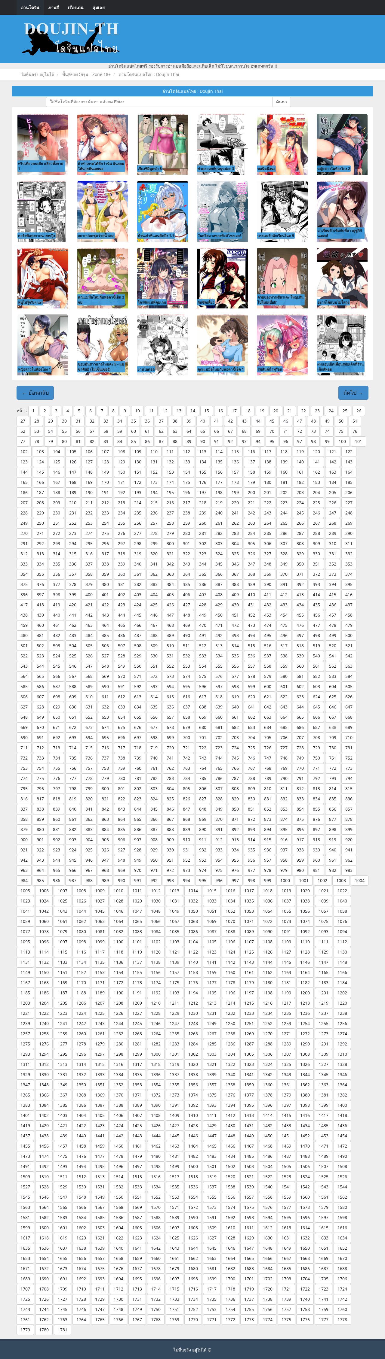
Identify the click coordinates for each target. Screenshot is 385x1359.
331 (332, 554)
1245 (137, 1023)
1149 (25, 972)
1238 (342, 1013)
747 (267, 758)
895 (284, 829)
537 (267, 656)
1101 (137, 942)
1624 (156, 1238)
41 (216, 421)
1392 (193, 1105)
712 (40, 748)
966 (72, 870)
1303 (212, 1054)
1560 (305, 1197)
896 (300, 829)
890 (202, 829)
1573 (212, 1207)
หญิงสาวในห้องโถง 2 (333, 168)
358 (89, 574)
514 (235, 645)
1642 (156, 1248)
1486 (268, 1156)
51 (355, 421)
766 (235, 768)
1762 (44, 1319)
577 (235, 676)
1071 (249, 921)
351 (316, 564)
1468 (268, 1146)
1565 (62, 1207)
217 (186, 502)
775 (40, 778)
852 (267, 809)
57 (92, 431)
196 (186, 492)
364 (186, 574)
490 (186, 635)
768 (267, 768)
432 (267, 605)
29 (50, 421)
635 (154, 707)
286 (284, 533)
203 (300, 492)
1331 (62, 1074)
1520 (230, 1176)
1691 (62, 1279)
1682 (230, 1268)
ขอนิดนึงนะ (266, 168)
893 (251, 829)
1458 (81, 1146)
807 (219, 788)
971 (154, 870)
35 (133, 421)
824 (154, 799)
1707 (25, 1289)
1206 (81, 1003)
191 (105, 492)
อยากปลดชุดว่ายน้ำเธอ (96, 235)
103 (40, 451)
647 (349, 707)
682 (235, 727)
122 (349, 451)
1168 (44, 982)
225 (316, 502)
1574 (230, 1207)
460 (40, 625)
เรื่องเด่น (76, 7)
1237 (323, 1013)
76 (355, 431)
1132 (44, 962)
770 (300, 768)
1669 (323, 1258)
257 (154, 523)
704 (251, 737)
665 (300, 717)
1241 (62, 1023)
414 (316, 594)
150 (121, 472)
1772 (230, 1319)
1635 (25, 1248)
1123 (212, 952)
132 (170, 462)
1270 (268, 1033)
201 (267, 492)
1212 (193, 1003)
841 (89, 809)
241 (235, 513)
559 (284, 666)
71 (285, 431)
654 (121, 717)
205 (332, 492)
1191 (137, 993)
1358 (230, 1085)
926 (105, 850)
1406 (118, 1115)
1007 (62, 890)
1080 (81, 931)
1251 (249, 1023)
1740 (305, 1299)
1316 (118, 1064)
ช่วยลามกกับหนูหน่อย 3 (216, 168)
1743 (25, 1309)
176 (202, 482)
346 (235, 564)
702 (219, 737)
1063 (100, 921)
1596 (305, 1217)
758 (105, 768)
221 (251, 502)
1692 (81, 1279)
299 (154, 543)
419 (56, 605)
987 (72, 880)
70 (272, 431)
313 (40, 554)
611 (105, 696)
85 (133, 441)
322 (186, 554)
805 (186, 788)
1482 (193, 1156)
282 (219, 533)
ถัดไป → (353, 392)
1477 (100, 1156)
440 (56, 615)
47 (299, 421)
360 (121, 574)
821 (105, 799)
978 (267, 870)
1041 (25, 911)
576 (219, 676)
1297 (100, 1054)
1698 (193, 1279)
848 (202, 809)
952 (186, 860)
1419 (25, 1125)
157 (235, 472)
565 (40, 676)
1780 (44, 1330)
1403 (62, 1115)
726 (267, 748)
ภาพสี (53, 7)
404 (154, 594)
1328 (342, 1064)
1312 (44, 1064)
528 (121, 656)
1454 (342, 1136)
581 (300, 676)
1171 (100, 982)
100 (342, 441)
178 (235, 482)
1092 (305, 931)
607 (40, 696)
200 (251, 492)
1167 (25, 982)
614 (154, 696)
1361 (286, 1085)
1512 (81, 1176)
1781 (62, 1330)
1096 (44, 942)
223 (284, 502)
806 (202, 788)
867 (170, 819)
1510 (44, 1176)
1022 (342, 890)
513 (219, 645)
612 (121, 696)
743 (202, 758)
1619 (62, 1238)
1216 (268, 1003)
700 (186, 737)
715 (89, 748)
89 (188, 441)
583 (332, 676)
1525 (323, 1176)
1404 (81, 1115)
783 (170, 778)
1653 (25, 1258)
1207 (100, 1003)
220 (235, 502)
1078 (44, 931)
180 (267, 482)
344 (202, 564)
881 (56, 829)
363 (170, 574)
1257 (25, 1033)
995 (202, 880)
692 (56, 737)
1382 (342, 1095)
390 (267, 584)
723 (219, 748)
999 (267, 880)
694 (89, 737)
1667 (286, 1258)
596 (202, 686)
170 (105, 482)
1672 (44, 1268)
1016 (230, 890)
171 (121, 482)
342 (170, 564)
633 (121, 707)
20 (275, 411)
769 (284, 768)
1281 (137, 1044)
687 (316, 727)
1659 (137, 1258)
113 (202, 451)
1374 (193, 1095)
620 (251, 696)
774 (24, 778)
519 (316, 645)
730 (332, 748)
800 (105, 788)
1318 (156, 1064)
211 (89, 502)
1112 (342, 942)
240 (219, 513)
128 (105, 462)
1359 (249, 1085)
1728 (81, 1299)
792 (316, 778)
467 (154, 625)
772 (332, 768)
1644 (193, 1248)
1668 (305, 1258)
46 (285, 421)
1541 (286, 1187)
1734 (193, 1299)
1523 (286, 1176)
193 (137, 492)
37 (161, 421)
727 (284, 748)
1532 (118, 1187)
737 (105, 758)
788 (251, 778)
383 (154, 584)
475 (284, 625)
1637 (62, 1248)
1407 (137, 1115)
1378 (268, 1095)
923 (56, 850)
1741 (323, 1299)
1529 (62, 1187)
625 (332, 696)
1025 (62, 901)
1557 (249, 1197)
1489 (323, 1156)
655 (137, 717)
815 (349, 788)
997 (235, 880)
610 (89, 696)
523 (40, 656)
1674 (81, 1268)
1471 (323, 1146)
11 (151, 411)
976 (235, 870)
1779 (25, 1330)
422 (105, 605)
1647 (249, 1248)
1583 (62, 1217)
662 (251, 717)
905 (105, 839)
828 (219, 799)
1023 (25, 901)
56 (78, 431)
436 (332, 605)
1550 (118, 1197)
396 (24, 594)
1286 (230, 1044)
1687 (323, 1268)
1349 (62, 1085)
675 (121, 727)
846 (170, 809)
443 (105, 615)
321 (170, 554)
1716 (193, 1289)
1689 (25, 1279)
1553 (174, 1197)
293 (56, 543)
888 (170, 829)
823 (137, 799)
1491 (25, 1166)
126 (72, 462)
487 (137, 635)
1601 (62, 1227)
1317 (137, 1064)
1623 (137, 1238)
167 (56, 482)
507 (121, 645)
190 (89, 492)
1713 (137, 1289)
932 (202, 850)
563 (349, 666)
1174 (156, 982)
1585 (100, 1217)
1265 (174, 1033)
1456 (44, 1146)
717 (121, 748)
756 (72, 768)
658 (186, 717)
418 (40, 605)
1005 (25, 890)
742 (186, 758)
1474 (44, 1156)
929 (154, 850)
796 (40, 788)
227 (349, 502)
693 (72, 737)
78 (36, 441)
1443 (137, 1136)
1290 (305, 1044)
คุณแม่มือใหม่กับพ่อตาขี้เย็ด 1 (221, 369)
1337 (174, 1074)
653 (105, 717)
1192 (156, 993)
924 (72, 850)
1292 (342, 1044)
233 (105, 513)
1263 (137, 1033)
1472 (342, 1146)
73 (313, 431)
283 (235, 533)
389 (251, 584)
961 (332, 860)
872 (251, 819)
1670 (342, 1258)
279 (170, 533)
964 (40, 870)
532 (186, 656)
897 (316, 829)
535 (235, 656)
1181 (286, 982)
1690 (44, 1279)
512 (202, 645)
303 (219, 543)
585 (24, 686)
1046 (118, 911)
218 (202, 502)
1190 (118, 993)
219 (219, 502)
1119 (137, 952)
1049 (174, 911)
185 (349, 482)
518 (300, 645)
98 (313, 441)
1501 (212, 1166)
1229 (174, 1013)
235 (137, 513)
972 (170, 870)
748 (284, 758)
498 (316, 635)
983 (349, 870)
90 (202, 441)
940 (332, 850)
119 (300, 451)
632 (105, 707)
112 (186, 451)
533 (202, 656)
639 (219, 707)
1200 (305, 993)
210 (72, 502)
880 (40, 829)
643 (284, 707)
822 (121, 799)
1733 (174, 1299)
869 (202, 819)
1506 (305, 1166)
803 (154, 788)
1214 (230, 1003)
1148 (342, 962)
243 (267, 513)
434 (300, 605)
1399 (323, 1105)
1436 (342, 1125)
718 (137, 748)
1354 (156, 1085)
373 (332, 574)
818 (56, 799)
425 (154, 605)
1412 (230, 1115)
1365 (25, 1095)
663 (267, 717)
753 (24, 768)
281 (202, 533)
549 (121, 666)
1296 (81, 1054)
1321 (212, 1064)
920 (349, 839)
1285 (212, 1044)
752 (349, 758)
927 (121, 850)
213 (121, 502)
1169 (62, 982)
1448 (230, 1136)
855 (316, 809)
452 (251, 615)
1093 (323, 931)
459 (24, 625)
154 (186, 472)
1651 (323, 1248)
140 (300, 462)
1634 (342, 1238)
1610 (230, 1227)
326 (251, 554)
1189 (100, 993)
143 (349, 462)
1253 (286, 1023)
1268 (230, 1033)
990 (121, 880)
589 (89, 686)
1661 (174, 1258)
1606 (156, 1227)
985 (40, 880)
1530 (81, 1187)
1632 (305, 1238)
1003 (341, 880)
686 (300, 727)
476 (300, 625)
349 (284, 564)
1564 (44, 1207)
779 (105, 778)
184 (332, 482)
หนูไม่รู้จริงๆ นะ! (30, 302)
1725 (25, 1299)
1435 (323, 1125)
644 (300, 707)
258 (170, 523)
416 (349, 594)
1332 (81, 1074)
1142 (230, 962)
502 (40, 645)
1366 (44, 1095)
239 (202, 513)
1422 (81, 1125)
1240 (44, 1023)
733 (40, 758)
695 (105, 737)
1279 (100, 1044)
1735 (212, 1299)
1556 (230, 1197)
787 (235, 778)
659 (202, 717)
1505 (286, 1166)
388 (235, 584)
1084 (156, 931)
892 (235, 829)
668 (349, 717)
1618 (44, 1238)
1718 (230, 1289)
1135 (100, 962)
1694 (118, 1279)
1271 (286, 1033)
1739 (286, 1299)
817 (40, 799)
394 (332, 584)
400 (89, 594)
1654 (44, 1258)
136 (235, 462)
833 (300, 799)
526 (89, 656)
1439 (62, 1136)
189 (72, 492)
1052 (230, 911)
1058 (342, 911)
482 (56, 635)
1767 (137, 1319)
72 (299, 431)
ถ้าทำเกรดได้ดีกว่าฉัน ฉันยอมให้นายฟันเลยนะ (101, 166)
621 (267, 696)
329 (300, 554)
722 (202, 748)
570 (121, 676)
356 (56, 574)
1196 (230, 993)
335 (56, 564)
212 (105, 502)
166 (40, 482)
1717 (212, 1289)
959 (300, 860)
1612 (268, 1227)
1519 (212, 1176)
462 (72, 625)
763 (186, 768)
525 (72, 656)
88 (175, 441)
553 (186, 666)
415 (332, 594)
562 (332, 666)
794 (349, 778)
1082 (118, 931)
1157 (174, 972)
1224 (81, 1013)
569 (105, 676)
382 (137, 584)
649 (40, 717)
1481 (174, 1156)
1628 (230, 1238)
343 (186, 564)
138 (267, 462)
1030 (156, 901)
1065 (137, 921)
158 (251, 472)
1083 (137, 931)
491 (202, 635)
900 (24, 839)
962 (349, 860)
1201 (323, 993)
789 (267, 778)
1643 (174, 1248)
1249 (212, 1023)
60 (133, 431)
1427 (174, 1125)
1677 (137, 1268)
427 (186, 605)
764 (202, 768)
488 (154, 635)
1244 (118, 1023)
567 (72, 676)
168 (72, 482)
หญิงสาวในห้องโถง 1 (34, 369)
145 (40, 472)
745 (235, 758)
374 (349, 574)
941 (349, 850)
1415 (286, 1115)
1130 (342, 952)
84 (119, 441)
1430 (230, 1125)
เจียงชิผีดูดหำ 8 (150, 168)
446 (154, 615)
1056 (305, 911)
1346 (342, 1074)
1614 (305, 1227)
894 (267, 829)
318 (121, 554)
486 (121, 635)
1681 (212, 1268)
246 (316, 513)
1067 (174, 921)
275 (105, 533)
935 (251, 850)
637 (186, 707)
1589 (174, 1217)
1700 (230, 1279)
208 (40, 502)
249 (24, 523)
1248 (193, 1023)
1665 (249, 1258)
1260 (81, 1033)
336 (72, 564)
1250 (230, 1023)
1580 (342, 1207)
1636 (44, 1248)
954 (219, 860)
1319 (174, 1064)
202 (284, 492)
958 (284, 860)
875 (300, 819)
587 (56, 686)
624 (316, 696)
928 (137, 850)
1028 (118, 901)
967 (89, 870)
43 (244, 421)
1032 (193, 901)
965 (56, 870)
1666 (268, 1258)
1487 (286, 1156)
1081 (100, 931)
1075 (323, 921)
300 (170, 543)
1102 (156, 942)
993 (170, 880)
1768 (156, 1319)
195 (170, 492)
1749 (137, 1309)
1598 (342, 1217)
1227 (137, 1013)
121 (332, 451)
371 (300, 574)
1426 (156, 1125)
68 (244, 431)
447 (170, 615)
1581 (25, 1217)
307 (284, 543)
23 (317, 411)
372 (316, 574)
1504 (268, 1166)
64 (188, 431)
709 (332, 737)
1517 (174, 1176)
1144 (268, 962)
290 (349, 533)
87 (161, 441)
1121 (174, 952)
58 (105, 431)
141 (316, 462)
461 (56, 625)
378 (72, 584)
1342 (268, 1074)
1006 (44, 890)
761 (154, 768)
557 (251, 666)
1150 (44, 972)
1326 (305, 1064)
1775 (286, 1319)
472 (235, 625)
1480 (156, 1156)
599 (251, 686)
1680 (193, 1268)
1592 (230, 1217)
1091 (286, 931)
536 (251, 656)
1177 (212, 982)
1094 (342, 931)
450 (219, 615)
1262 (118, 1033)
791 (300, 778)
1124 (230, 952)
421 (89, 605)
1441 (100, 1136)
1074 (305, 921)
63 (175, 431)
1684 (268, 1268)
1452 (305, 1136)
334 (40, 564)
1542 (305, 1187)
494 (251, 635)
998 (251, 880)
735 (72, 758)
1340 (230, 1074)
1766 (118, 1319)
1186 (44, 993)
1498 (156, 1166)
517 (284, 645)
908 (154, 839)
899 (349, 829)
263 (251, 523)
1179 (249, 982)
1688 (342, 1268)
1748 (118, 1309)
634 (137, 707)
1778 (342, 1319)
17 (234, 411)
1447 (212, 1136)
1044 (81, 911)
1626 (193, 1238)
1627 (212, 1238)
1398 (305, 1105)
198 (219, 492)
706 (284, 737)
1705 (323, 1279)
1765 (100, 1319)
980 (300, 870)
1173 (137, 982)
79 (50, 441)
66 (216, 431)
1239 (25, 1023)
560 (300, 666)
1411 (212, 1115)
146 (56, 472)
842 (105, 809)
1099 (100, 942)
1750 (156, 1309)
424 (137, 605)
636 (170, 707)
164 (349, 472)
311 (349, 543)
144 (24, 472)
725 (251, 748)
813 (316, 788)
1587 (137, 1217)
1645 (212, 1248)
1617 (25, 1238)
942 (24, 860)
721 (186, 748)
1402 (44, 1115)
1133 (62, 962)
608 (56, 696)
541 (332, 656)
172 (137, 482)
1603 (100, 1227)
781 (137, 778)
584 (349, 676)
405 (170, 594)
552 (170, 666)
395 (349, 584)
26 (358, 411)
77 (22, 441)
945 (72, 860)
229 (40, 513)
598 (235, 686)
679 (186, 727)
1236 (305, 1013)
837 (24, 809)
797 (56, 788)
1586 (118, 1217)
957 (267, 860)
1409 (174, 1115)
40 (202, 421)
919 (332, 839)
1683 (249, 1268)
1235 (286, 1013)
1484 (230, 1156)
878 (349, 819)
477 (316, 625)
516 (267, 645)
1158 (193, 972)
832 (284, 799)
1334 (118, 1074)
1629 (249, 1238)
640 (235, 707)
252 (72, 523)
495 (267, 635)
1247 (174, 1023)
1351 (100, 1085)
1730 (118, 1299)
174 (170, 482)
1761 (25, 1319)
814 (332, 788)
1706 (342, 1279)
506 (105, 645)
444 (121, 615)
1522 (268, 1176)
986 (56, 880)
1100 (118, 942)
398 (56, 594)
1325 (286, 1064)
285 (267, 533)
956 (251, 860)
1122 (193, 952)
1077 (25, 931)
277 (137, 533)
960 (316, 860)
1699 (212, 1279)
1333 (100, 1074)
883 (89, 829)
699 (170, 737)
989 (105, 880)
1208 (118, 1003)
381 (121, 584)
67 (230, 431)
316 (89, 554)
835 (332, 799)
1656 (81, 1258)
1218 (305, 1003)
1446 (193, 1136)
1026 (81, 901)
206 (349, 492)
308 (300, 543)
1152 (81, 972)
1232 (230, 1013)
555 (219, 666)
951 (170, 860)
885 (121, 829)
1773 (249, 1319)
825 (170, 799)
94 (258, 441)
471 (219, 625)
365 (202, 574)
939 (316, 850)
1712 (118, 1289)
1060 (44, 921)
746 (251, 758)
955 (235, 860)
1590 (193, 1217)
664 (284, 717)
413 (300, 594)
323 (202, 554)
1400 (342, 1105)
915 (267, 839)
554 (202, 666)
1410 (193, 1115)
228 (24, 513)
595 (186, 686)
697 (137, 737)
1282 (156, 1044)
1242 (81, 1023)
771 (316, 768)
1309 (323, 1054)
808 (235, 788)
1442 (118, 1136)
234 (121, 513)
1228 (156, 1013)
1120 (156, 952)
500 (349, 635)
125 (56, 462)
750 (316, 758)
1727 (62, 1299)
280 (186, 533)
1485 (249, 1156)
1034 (230, 901)
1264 (156, 1033)
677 (154, 727)
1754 (230, 1309)
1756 (268, 1309)
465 (121, 625)
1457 (62, 1146)
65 (202, 431)
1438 (44, 1136)
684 (267, 727)
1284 (193, 1044)
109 (137, 451)
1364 (342, 1085)
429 (219, 605)
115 (235, 451)
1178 (230, 982)
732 (24, 758)
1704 (305, 1279)
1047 (137, 911)
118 (284, 451)
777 (72, 778)
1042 (44, 911)
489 (170, 635)
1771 (212, 1319)
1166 (342, 972)
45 (272, 421)
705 (267, 737)
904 (89, 839)
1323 (249, 1064)
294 (72, 543)
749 (300, 758)
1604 (118, 1227)
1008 (81, 890)
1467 (249, 1146)
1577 (286, 1207)
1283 (174, 1044)
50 (341, 421)
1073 (286, 921)
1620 (81, 1238)
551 (154, 666)
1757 (286, 1309)
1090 (268, 931)
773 (349, 768)
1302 (193, 1054)
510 (170, 645)
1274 (342, 1033)
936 (267, 850)
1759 (323, 1309)
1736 (230, 1299)
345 (219, 564)
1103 (174, 942)
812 (300, 788)
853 (284, 809)
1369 (100, 1095)
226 (332, 502)
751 (332, 758)
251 (56, 523)
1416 (305, 1115)
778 (89, 778)
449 (202, 615)
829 (235, 799)
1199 (286, 993)
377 (56, 584)
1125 (249, 952)
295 (89, 543)
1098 (81, 942)
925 (89, 850)
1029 (137, 901)
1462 (156, 1146)
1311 (25, 1064)
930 (170, 850)
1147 (323, 962)
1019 (286, 890)
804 (170, 788)
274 (89, 533)
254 (105, 523)
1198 (268, 993)
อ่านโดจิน (30, 7)
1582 (44, 1217)
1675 (100, 1268)
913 (235, 839)
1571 (174, 1207)
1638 (81, 1248)
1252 (268, 1023)
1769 (174, 1319)
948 (121, 860)
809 (251, 788)
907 (137, 839)
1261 (100, 1033)
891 (219, 829)
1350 (81, 1085)
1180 (268, 982)
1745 (62, 1309)
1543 (323, 1187)
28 (36, 421)
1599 (25, 1227)
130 (137, 462)
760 (137, 768)
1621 (100, 1238)
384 (170, 584)
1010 (118, 890)
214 (137, 502)
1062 (81, 921)
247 (332, 513)
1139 (174, 962)
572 (154, 676)
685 (284, 727)
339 (121, 564)
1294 (44, 1054)
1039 (323, 901)
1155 (137, 972)
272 (56, 533)
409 (235, 594)
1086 (193, 931)
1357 (212, 1085)
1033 (212, 901)
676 (137, 727)
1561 (323, 1197)
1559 (286, 1197)
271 (40, 533)
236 (154, 513)
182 (300, 482)
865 (137, 819)
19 (262, 411)
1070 (230, 921)
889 (186, 829)
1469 (286, 1146)
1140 (193, 962)
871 (235, 819)
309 (316, 543)
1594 (268, 1217)
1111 (323, 942)
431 (251, 605)
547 (89, 666)
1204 (44, 1003)
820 (89, 799)
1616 (342, 1227)
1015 (212, 890)
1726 (44, 1299)
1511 (62, 1176)
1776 (305, 1319)
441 (72, 615)
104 (56, 451)
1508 (342, 1166)
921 (24, 850)
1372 (156, 1095)
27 (22, 421)
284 (251, 533)
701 (202, 737)
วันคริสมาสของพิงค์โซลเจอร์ (220, 235)
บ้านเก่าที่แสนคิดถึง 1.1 (156, 235)
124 (40, 462)
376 (40, 584)
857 (349, 809)
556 (235, 666)
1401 (25, 1115)
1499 (174, 1166)
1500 (193, 1166)
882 (72, 829)
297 (121, 543)
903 (72, 839)
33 (105, 421)
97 (299, 441)
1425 (137, 1125)
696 (121, 737)
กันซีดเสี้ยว (206, 302)
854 (300, 809)
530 (154, 656)
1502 (230, 1166)
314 (56, 554)
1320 (193, 1064)
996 (219, 880)
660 (219, 717)
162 (316, 472)
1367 (62, 1095)
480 (24, 635)
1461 (137, 1146)
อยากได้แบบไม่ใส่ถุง (333, 302)
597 (219, 686)
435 (316, 605)
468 (170, 625)
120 (316, 451)
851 (251, 809)
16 (220, 411)
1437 (25, 1136)
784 (186, 778)
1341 (249, 1074)
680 (202, 727)
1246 (156, 1023)
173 (154, 482)
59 (119, 431)
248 (349, 513)
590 (105, 686)
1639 (100, 1248)
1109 (286, 942)
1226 (118, 1013)
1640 (118, 1248)
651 (72, 717)
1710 (81, 1289)
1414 (268, 1115)
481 (40, 635)
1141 (212, 962)
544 (40, 666)
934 (235, 850)
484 (89, 635)
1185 (25, 993)
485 (105, 635)
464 (105, 625)
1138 (156, 962)
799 (89, 788)
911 (202, 839)
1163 (286, 972)
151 (137, 472)
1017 (249, 890)
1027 (100, 901)
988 (89, 880)
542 (349, 656)
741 (170, 758)
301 (186, 543)
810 (267, 788)
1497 (137, 1166)
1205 (62, 1003)
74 (327, 431)
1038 (305, 901)
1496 (118, 1166)
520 (332, 645)
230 (56, 513)
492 (219, 635)
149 (105, 472)
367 (235, 574)
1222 (44, 1013)
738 (121, 758)
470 (202, 625)
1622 (118, 1238)
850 (235, 809)
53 (36, 431)
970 (137, 870)
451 (235, 615)
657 (170, 717)
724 (235, 748)
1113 (25, 952)
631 (89, 707)
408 (219, 594)
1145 (286, 962)
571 (137, 676)
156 (219, 472)
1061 (62, 921)
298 (137, 543)
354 (24, 574)
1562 (342, 1197)
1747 (100, 1309)
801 (121, 788)
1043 (62, 911)
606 (24, 696)
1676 (118, 1268)
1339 (212, 1074)
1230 (193, 1013)
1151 (62, 972)
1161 (249, 972)
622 (284, 696)
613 (137, 696)
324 (219, 554)
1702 (268, 1279)
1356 (193, 1085)
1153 (100, 972)
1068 (193, 921)
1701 (249, 1279)
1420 (44, 1125)
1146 (305, 962)
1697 (174, 1279)
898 (332, 829)
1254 (305, 1023)
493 (235, 635)
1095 (25, 942)
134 (202, 462)
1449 (249, 1136)
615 (170, 696)
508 (137, 645)
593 (154, 686)
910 (186, 839)
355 (40, 574)
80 (64, 441)
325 (235, 554)
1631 (286, 1238)
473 (251, 625)
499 (332, 635)
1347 (25, 1085)
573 (170, 676)
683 (251, 727)
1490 (342, 1156)
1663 (212, 1258)
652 (89, 717)
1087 (212, 931)
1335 (137, 1074)
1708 (44, 1289)
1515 (137, 1176)
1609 (212, 1227)
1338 (193, 1074)
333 (24, 564)
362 (154, 574)
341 (154, 564)
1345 (323, 1074)
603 (316, 686)
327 (267, 554)
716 (105, 748)
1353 (137, 1085)
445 (137, 615)
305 (251, 543)
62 (161, 431)
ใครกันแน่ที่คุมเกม (152, 302)
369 (267, 574)
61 (147, 431)
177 (219, 482)
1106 (230, 942)
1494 (81, 1166)
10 (137, 411)
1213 (212, 1003)
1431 (249, 1125)
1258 (44, 1033)
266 (300, 523)
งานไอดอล (146, 369)
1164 (305, 972)
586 (40, 686)
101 (358, 441)
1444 (156, 1136)
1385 (62, 1105)
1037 (286, 901)
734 (56, 758)
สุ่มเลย (99, 7)
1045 (100, 911)
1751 (174, 1309)
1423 (100, 1125)
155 (202, 472)
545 (56, 666)
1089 (249, 931)
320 (154, 554)
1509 (25, 1176)
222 (267, 502)
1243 (100, 1023)
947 (105, 860)
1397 (286, 1105)
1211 (174, 1003)
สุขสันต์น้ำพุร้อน (269, 369)
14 (192, 411)
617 (202, 696)
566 (56, 676)
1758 (305, 1309)
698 (154, 737)
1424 (118, 1125)
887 (154, 829)
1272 (305, 1033)
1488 (305, 1156)
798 (72, 788)
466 (137, 625)
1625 (174, 1238)
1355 (174, 1085)
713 (56, 748)
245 (300, 513)
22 (303, 411)
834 (316, 799)
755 (56, 768)
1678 (156, 1268)
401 (105, 594)
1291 (323, 1044)
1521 (249, 1176)
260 (202, 523)
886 (137, 829)
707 (300, 737)
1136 (118, 962)
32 (92, 421)
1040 (342, 901)
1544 (342, 1187)
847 (186, 809)
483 (72, 635)
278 (154, 533)
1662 (193, 1258)
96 (285, 441)
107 (105, 451)
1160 (230, 972)
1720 (268, 1289)
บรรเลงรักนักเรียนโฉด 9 (275, 235)
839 (56, 809)
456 (316, 615)
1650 (305, 1248)
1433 (286, 1125)
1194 (193, 993)
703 (235, 737)
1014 (193, 890)
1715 (174, 1289)
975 (219, 870)
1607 (174, 1227)
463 (89, 625)
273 (72, 533)
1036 (268, 901)
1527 (25, 1187)
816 (24, 799)
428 (202, 605)
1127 (286, 952)
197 (202, 492)
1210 (156, 1003)
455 (300, 615)
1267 (212, 1033)
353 (349, 564)
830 (251, 799)
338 (105, 564)
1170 (81, 982)
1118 (118, 952)
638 (202, 707)
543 (24, 666)
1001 (304, 880)
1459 (100, 1146)
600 (267, 686)
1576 (268, 1207)
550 (137, 666)
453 (267, 615)
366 (219, 574)
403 (137, 594)
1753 (212, 1309)
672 (72, 727)
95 (272, 441)
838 (40, 809)
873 (267, 819)
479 (349, 625)
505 (89, 645)
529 (137, 656)
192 (121, 492)
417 (24, 605)
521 (349, 645)
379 (89, 584)
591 (121, 686)
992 (154, 880)
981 (316, 870)
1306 (268, 1054)
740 (154, 758)
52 (22, 431)
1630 (268, 1238)
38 (175, 421)
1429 (212, 1125)
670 (40, 727)
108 (121, 451)
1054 (268, 911)
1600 (44, 1227)
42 (230, 421)
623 (300, 696)
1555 (212, 1197)
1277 (62, 1044)
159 (267, 472)
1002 (322, 880)
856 (332, 809)
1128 (305, 952)
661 (235, 717)
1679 (174, 1268)
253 (89, 523)
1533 (137, 1187)
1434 (305, 1125)
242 (251, 513)
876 (316, 819)
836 (349, 799)
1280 (118, 1044)
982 (332, 870)
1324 (268, 1064)
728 (300, 748)
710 (349, 737)
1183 (323, 982)
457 (332, 615)
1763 (62, 1319)
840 (72, 809)
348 (267, 564)
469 (186, 625)
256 (137, 523)
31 (78, 421)
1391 (174, 1105)
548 (105, 666)
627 (24, 707)
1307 (286, 1054)
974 (202, 870)
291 (24, 543)
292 (40, 543)
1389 (137, 1105)
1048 (156, 911)
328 (284, 554)
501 (24, 645)
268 (332, 523)
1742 (342, 1299)
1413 (249, 1115)
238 (186, 513)
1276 (44, 1044)
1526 (342, 1176)
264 (267, 523)
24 (331, 411)
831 (267, 799)
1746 (81, 1309)
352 (332, 564)
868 (186, 819)
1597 (323, 1217)
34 (119, 421)
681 (219, 727)
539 (300, 656)
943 (40, 860)
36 (147, 421)
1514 (118, 1176)
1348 (44, 1085)
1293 (25, 1054)
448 (186, 615)
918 (316, 839)
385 (186, 584)
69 (258, 431)
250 (40, 523)
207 (24, 502)
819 (72, 799)
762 (170, 768)
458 (349, 615)
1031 (174, 901)
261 (219, 523)
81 (78, 441)
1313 (62, 1064)
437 (349, 605)
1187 (62, 993)
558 (267, 666)
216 (170, 502)
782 (154, 778)
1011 (137, 890)
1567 (100, 1207)
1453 (323, 1136)
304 (235, 543)
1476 (81, 1156)
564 (24, 676)
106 (89, 451)
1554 (193, 1197)
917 (300, 839)
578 (251, 676)
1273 (323, 1033)
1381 (323, 1095)
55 (64, 431)
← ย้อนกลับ (35, 392)
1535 (174, 1187)
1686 (305, 1268)
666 (316, 717)
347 (251, 564)
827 (202, 799)
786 (219, 778)
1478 (118, 1156)
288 (316, 533)
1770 (193, 1319)
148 (89, 472)
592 (137, 686)
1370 (118, 1095)
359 (105, 574)
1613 (286, 1227)
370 (284, 574)
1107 (249, 942)
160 (284, 472)
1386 (81, 1105)
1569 (137, 1207)
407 (202, 594)
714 (72, 748)
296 (105, 543)
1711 (100, 1289)
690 (24, 737)
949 (137, 860)
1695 (137, 1279)
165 (24, 482)
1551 (137, 1197)
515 (251, 645)
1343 (286, 1074)
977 (251, 870)
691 (40, 737)
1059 (25, 921)
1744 (44, 1309)
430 (235, 605)
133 (186, 462)
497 (300, 635)
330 (316, 554)
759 (121, 768)
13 (179, 411)
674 (105, 727)
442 (89, 615)
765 (219, 768)
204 (316, 492)
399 (72, 594)
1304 (230, 1054)
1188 (81, 993)
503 (56, 645)
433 (284, 605)
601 (284, 686)
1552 (156, 1197)
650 (56, 717)
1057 (323, 911)
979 (284, 870)
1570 (156, 1207)
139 (284, 462)
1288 (268, 1044)
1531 (100, 1187)
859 (40, 819)
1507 (323, 1166)
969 (121, 870)
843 (121, 809)
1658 (118, 1258)
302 (202, 543)
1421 (62, 1125)
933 (219, 850)
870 (219, 819)
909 (170, 839)
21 (289, 411)
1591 (212, 1217)
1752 (193, 1309)
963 (24, 870)
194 (154, 492)
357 (72, 574)
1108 (268, 942)
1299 (137, 1054)
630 (72, 707)
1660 (156, 1258)
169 (89, 482)
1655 (62, 1258)
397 (40, 594)
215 (154, 502)
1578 (305, 1207)
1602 (81, 1227)
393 (316, 584)
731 (349, 748)
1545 (25, 1197)
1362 (305, 1085)
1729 (100, 1299)
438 (24, 615)
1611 (249, 1227)
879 (24, 829)
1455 (25, 1146)
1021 (323, 890)
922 (40, 850)
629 (56, 707)
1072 (268, 921)
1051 (212, 911)
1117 (100, 952)
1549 (100, 1197)
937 (284, 850)
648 (24, 717)
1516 (156, 1176)
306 (267, 543)
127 (89, 462)
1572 (193, 1207)
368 (251, 574)
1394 (230, 1105)
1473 (25, 1156)
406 (186, 594)
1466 (230, 1146)
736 (89, 758)
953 (202, 860)
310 (332, 543)
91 (216, 441)
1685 (286, 1268)
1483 (212, 1156)
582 (316, 676)
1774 (268, 1319)
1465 (212, 1146)
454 (284, 615)
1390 (156, 1105)
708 (316, 737)
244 (284, 513)
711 (24, 748)
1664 (230, 1258)
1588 (156, 1217)
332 (349, 554)
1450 (268, 1136)
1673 (62, 1268)
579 (267, 676)
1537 (212, 1187)
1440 (81, 1136)
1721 (286, 1289)
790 (284, 778)
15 (206, 411)
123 (24, 462)
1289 (286, 1044)
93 (244, 441)
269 (349, 523)
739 (137, 758)
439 (40, 615)
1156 (156, 972)
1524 (305, 1176)
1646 (230, 1248)
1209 (137, 1003)
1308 (305, 1054)
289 (332, 533)
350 (300, 564)
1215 (249, 1003)
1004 (360, 880)
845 (154, 809)
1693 (100, 1279)
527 (105, 656)
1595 (286, 1217)
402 (121, 594)
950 (154, 860)
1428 (193, 1125)
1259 (62, 1033)
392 (300, 584)
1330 (44, 1074)
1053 (249, 911)
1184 (342, 982)
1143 (249, 962)
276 (121, 533)
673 (89, 727)
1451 (286, 1136)
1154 (118, 972)
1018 (268, 890)
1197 (249, 993)
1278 (81, 1044)
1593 (249, 1217)
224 (300, 502)
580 (284, 676)
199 (235, 492)
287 (300, 533)
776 (56, 778)
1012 (156, 890)
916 (284, 839)
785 (202, 778)
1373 (174, 1095)
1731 (137, 1299)
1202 (342, 993)
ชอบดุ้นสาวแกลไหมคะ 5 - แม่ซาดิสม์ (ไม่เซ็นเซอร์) (101, 367)
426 (170, 605)
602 (300, 686)
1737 (249, 1299)
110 (154, 451)
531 (170, 656)
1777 (323, 1319)
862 (89, 819)
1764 (81, 1319)
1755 (249, 1309)
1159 (212, 972)
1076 (342, 921)
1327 (323, 1064)
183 (316, 482)
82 (92, 441)
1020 (305, 890)
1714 (156, 1289)
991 (137, 880)
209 (56, 502)
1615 (323, 1227)
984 (24, 880)
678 (170, 727)
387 (219, 584)
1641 (137, 1248)
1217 (286, 1003)
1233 (249, 1013)
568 (89, 676)
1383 (25, 1105)
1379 (286, 1095)
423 (121, 605)
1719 (249, 1289)
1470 (305, 1146)
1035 (249, 901)
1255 (323, 1023)
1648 (268, 1248)
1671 (25, 1268)
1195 (212, 993)
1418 (342, 1115)
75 (341, 431)
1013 (174, 890)
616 (186, 696)
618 (219, 696)
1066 (156, 921)
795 (24, 788)
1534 (156, 1187)
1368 (81, 1095)
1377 (249, 1095)
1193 (174, 993)
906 (121, 839)
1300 (156, 1054)
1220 (342, 1003)
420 (72, 605)
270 (24, 533)
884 (105, 829)
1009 (100, 890)
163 (332, 472)
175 (186, 482)
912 (219, 839)
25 (345, 411)
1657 (100, 1258)
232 (89, 513)
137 (251, 462)
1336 (156, 1074)
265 (284, 523)
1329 (25, 1074)
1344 (305, 1074)
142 (332, 462)
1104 (193, 942)
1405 (100, 1115)
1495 (100, 1166)
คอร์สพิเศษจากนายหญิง (36, 235)
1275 (25, 1044)
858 (24, 819)
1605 (137, 1227)
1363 (323, 1085)
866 (154, 819)
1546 (44, 1197)
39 (188, 421)
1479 (137, 1156)
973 (186, 870)
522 (24, 656)
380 (105, 584)
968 (105, 870)
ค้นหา (281, 101)
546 (72, 666)
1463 (174, 1146)
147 (72, 472)
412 (284, 594)
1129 (323, 952)
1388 (118, 1105)
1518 (193, 1176)
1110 (305, 942)
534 (219, 656)
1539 (249, 1187)
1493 (62, 1166)
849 (219, 809)
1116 (81, 952)
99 (327, 441)
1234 (268, 1013)
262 (235, 523)
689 (349, 727)
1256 (342, 1023)
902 (56, 839)
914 (251, 839)
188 (56, 492)
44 (258, 421)
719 (154, 748)
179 (251, 482)
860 (56, 819)
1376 (230, 1095)
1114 (44, 952)
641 (251, 707)
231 (72, 513)
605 (349, 686)
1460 (118, 1146)
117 (267, 451)
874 (284, 819)
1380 (305, 1095)
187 (40, 492)
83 (105, 441)
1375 (212, 1095)
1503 (249, 1166)
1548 (81, 1197)
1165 (323, 972)
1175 (174, 982)
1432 (268, 1125)
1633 (323, 1238)
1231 (212, 1013)
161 (300, 472)
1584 (81, 1217)
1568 (118, 1207)
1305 (249, 1054)
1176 (193, 982)
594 (170, 686)
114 (219, 451)
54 (50, 431)
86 (147, 441)
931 (186, 850)
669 (24, 727)
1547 (62, 1197)
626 (349, 696)
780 (121, 778)
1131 (25, 962)
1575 (249, 1207)
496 (284, 635)
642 (267, 707)
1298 (118, 1054)
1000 (285, 880)
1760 (342, 1309)
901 (40, 839)
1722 (305, 1289)
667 (332, 717)
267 (316, 523)
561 (316, 666)
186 (24, 492)
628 (40, 707)
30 (64, 421)
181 (284, 482)
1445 (174, 1136)
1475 (62, 1156)
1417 (323, 1115)
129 (121, 462)
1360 (268, 1085)
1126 (268, 952)
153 (170, 472)
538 (284, 656)
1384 (44, 1105)
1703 (286, 1279)
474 (267, 625)
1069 (212, 921)
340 (137, 564)
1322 (230, 1064)
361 (137, 574)
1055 (286, 911)
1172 (118, 982)
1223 (62, 1013)
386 (202, 584)
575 (202, 676)
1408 (156, 1115)
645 (316, 707)
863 (105, 819)
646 (332, 707)
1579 (323, 1207)
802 (137, 788)
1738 (268, 1299)
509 (154, 645)
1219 (323, 1003)
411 (267, 594)
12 (165, 411)
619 (235, 696)
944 (56, 860)
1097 (62, 942)
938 (300, 850)
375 (24, 584)
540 (316, 656)
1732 (156, 1299)
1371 (137, 1095)
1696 (156, 1279)
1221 (25, 1013)
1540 (268, 1187)
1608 (193, 1227)
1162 (268, 972)
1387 (100, 1105)
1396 (268, 1105)
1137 (137, 962)
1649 (286, 1248)
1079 (62, 931)
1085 (174, 931)
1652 (342, 1248)
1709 (62, 1289)
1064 (118, 921)
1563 (25, 1207)
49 (327, 421)
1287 (249, 1044)
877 (332, 819)
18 (248, 411)
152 (154, 472)
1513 (100, 1176)
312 (24, 554)
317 (105, 554)
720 (170, 748)
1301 (174, 1054)
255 (121, 523)
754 (40, 768)
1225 (100, 1013)
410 (251, 594)
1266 (193, 1033)
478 (332, 625)
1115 (62, 952)
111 (170, 451)
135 (219, 462)
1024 (44, 901)
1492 (44, 1166)
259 (186, 523)
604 (332, 686)
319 (137, 554)
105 (72, 451)
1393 (212, 1105)
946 (89, 860)
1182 (305, 982)
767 (251, 768)
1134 (81, 962)
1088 (230, 931)
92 (230, 441)
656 (154, 717)
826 (186, 799)
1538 (230, 1187)
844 (137, 809)
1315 (100, 1064)
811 (284, 788)
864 (121, 819)
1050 (193, 911)
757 (89, 768)
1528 (44, 1187)
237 (170, 513)
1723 (323, 1289)
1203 (25, 1003)
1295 (62, 1054)
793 (332, 778)
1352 (118, 1085)
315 (72, 554)
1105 (212, 942)
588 (72, 686)
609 (72, 696)
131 (154, 462)
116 (251, 451)
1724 (342, 1289)
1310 (342, 1054)
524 (56, 656)
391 (284, 584)
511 (186, 645)
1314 (81, 1064)
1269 (249, 1033)
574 (186, 676)
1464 (193, 1146)
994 (186, 880)
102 (24, 451)
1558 (268, 1197)
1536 (193, 1187)
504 (72, 645)
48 (313, 421)
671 (56, 727)
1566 (81, 1207)
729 (316, 748)
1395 (249, 1105)
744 (219, 758)
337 (89, 564)
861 (72, 819)
